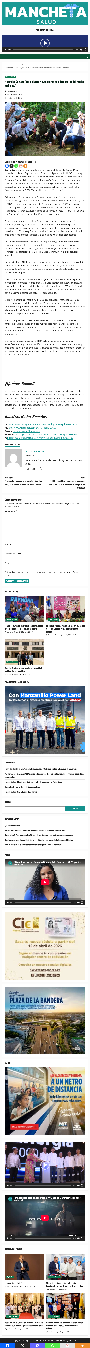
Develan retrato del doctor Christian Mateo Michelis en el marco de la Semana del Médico (39, 840)
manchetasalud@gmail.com (26, 431)
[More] (25, 166)
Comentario (11, 511)
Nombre (9, 544)
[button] (45, 43)
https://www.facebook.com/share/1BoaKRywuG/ (32, 427)
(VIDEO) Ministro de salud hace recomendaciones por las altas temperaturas (33, 844)
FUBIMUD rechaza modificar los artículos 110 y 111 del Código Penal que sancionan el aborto (65, 628)
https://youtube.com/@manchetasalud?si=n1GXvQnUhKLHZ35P (46, 434)
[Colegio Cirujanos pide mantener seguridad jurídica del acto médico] (24, 652)
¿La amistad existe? (12, 825)
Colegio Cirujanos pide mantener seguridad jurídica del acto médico (23, 670)
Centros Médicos (54, 1277)
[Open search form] (87, 56)
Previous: (23, 481)
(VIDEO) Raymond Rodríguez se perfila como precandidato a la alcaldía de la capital (24, 627)
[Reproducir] (5, 49)
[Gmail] (21, 166)
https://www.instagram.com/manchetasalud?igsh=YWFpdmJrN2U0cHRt (43, 424)
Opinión (10, 1277)
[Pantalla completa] (84, 49)
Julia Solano (51, 1289)
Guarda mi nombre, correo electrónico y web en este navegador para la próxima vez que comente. (44, 573)
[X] (11, 166)
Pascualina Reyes (13, 91)
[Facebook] (7, 166)
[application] (45, 43)
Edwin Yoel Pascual (12, 1286)
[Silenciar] (81, 49)
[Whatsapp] (16, 166)
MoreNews (61, 1340)
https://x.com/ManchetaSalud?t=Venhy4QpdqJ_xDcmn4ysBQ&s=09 (40, 437)
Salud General (10, 77)
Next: (67, 482)
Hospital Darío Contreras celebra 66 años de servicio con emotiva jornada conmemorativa (39, 835)
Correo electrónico (14, 553)
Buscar (8, 802)
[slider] (43, 49)
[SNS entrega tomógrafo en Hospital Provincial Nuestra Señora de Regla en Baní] (65, 1267)
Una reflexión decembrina (30, 786)
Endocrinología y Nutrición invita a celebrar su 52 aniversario (54, 768)
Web (7, 563)
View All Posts (33, 469)
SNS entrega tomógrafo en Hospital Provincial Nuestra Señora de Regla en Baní (35, 830)
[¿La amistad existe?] (24, 1267)
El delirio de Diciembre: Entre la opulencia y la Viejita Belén (39, 781)
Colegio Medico (12, 1316)
